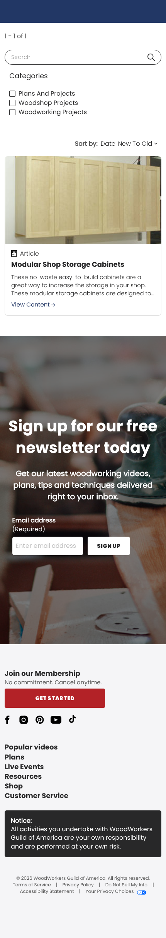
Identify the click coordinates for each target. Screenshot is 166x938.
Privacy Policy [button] (78, 885)
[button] (151, 57)
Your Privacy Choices (109, 892)
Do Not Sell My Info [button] (126, 885)
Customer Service (36, 796)
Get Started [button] (55, 698)
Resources (23, 776)
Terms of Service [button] (32, 885)
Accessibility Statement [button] (47, 892)
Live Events (24, 767)
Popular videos (31, 747)
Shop (14, 786)
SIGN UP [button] (108, 546)
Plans (14, 757)
